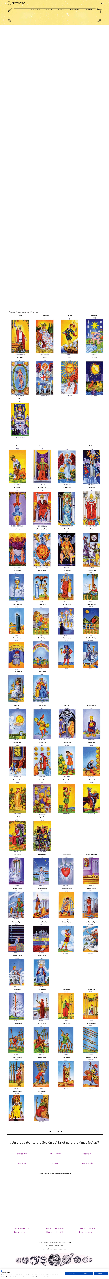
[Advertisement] (67, 72)
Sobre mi (90, 3)
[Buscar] (101, 3)
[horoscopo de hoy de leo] (79, 1192)
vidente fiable (79, 219)
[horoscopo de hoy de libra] (13, 1213)
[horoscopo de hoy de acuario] (79, 1213)
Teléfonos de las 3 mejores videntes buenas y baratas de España (54, 1247)
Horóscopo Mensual (21, 1237)
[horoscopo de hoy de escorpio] (30, 1213)
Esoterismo (82, 3)
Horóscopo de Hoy (21, 1234)
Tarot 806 (54, 1168)
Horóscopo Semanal (87, 1234)
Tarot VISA (21, 1168)
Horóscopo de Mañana (54, 1234)
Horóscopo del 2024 (54, 1237)
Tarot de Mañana (54, 1159)
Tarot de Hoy (21, 1159)
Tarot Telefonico (37, 3)
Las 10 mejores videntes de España (54, 1251)
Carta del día (87, 1168)
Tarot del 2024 (87, 1159)
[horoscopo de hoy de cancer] (63, 1192)
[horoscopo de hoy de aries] (13, 1192)
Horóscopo (58, 3)
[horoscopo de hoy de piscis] (96, 1213)
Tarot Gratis (48, 3)
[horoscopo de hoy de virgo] (96, 1192)
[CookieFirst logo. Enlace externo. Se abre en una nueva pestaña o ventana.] (1, 1271)
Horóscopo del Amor (87, 1237)
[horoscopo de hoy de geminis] (46, 1192)
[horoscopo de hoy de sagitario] (46, 1213)
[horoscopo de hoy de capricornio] (63, 1213)
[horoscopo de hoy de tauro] (30, 1192)
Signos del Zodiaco (70, 3)
